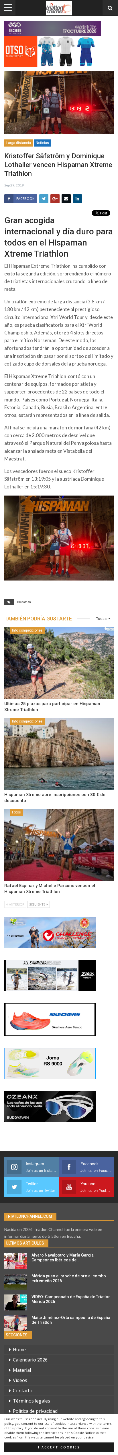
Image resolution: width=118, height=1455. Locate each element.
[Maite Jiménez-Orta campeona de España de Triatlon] (15, 1323)
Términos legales (31, 1401)
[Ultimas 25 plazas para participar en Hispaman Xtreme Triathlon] (59, 663)
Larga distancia (18, 143)
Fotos (16, 812)
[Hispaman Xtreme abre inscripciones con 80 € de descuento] (59, 754)
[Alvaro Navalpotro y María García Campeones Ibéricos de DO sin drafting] (15, 1261)
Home (19, 1349)
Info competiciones (27, 630)
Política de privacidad (35, 1411)
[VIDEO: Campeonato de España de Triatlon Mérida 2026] (15, 1302)
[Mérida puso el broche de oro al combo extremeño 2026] (15, 1282)
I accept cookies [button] (59, 1447)
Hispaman (24, 602)
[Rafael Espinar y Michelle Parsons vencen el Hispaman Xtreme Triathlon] (59, 845)
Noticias (42, 143)
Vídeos (20, 1380)
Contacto (22, 1390)
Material (22, 1370)
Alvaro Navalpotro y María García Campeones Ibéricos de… (63, 1257)
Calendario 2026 (30, 1360)
